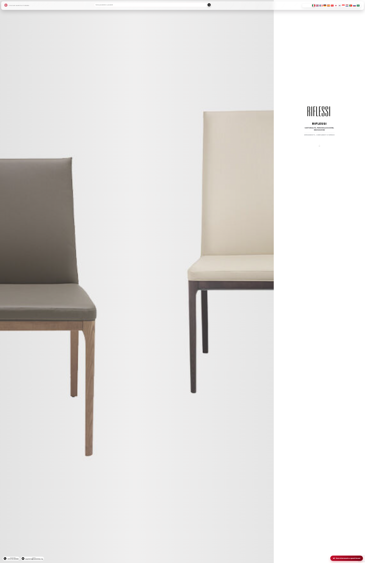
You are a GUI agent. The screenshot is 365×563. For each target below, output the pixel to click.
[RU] (354, 5)
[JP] (335, 5)
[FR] (321, 5)
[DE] (324, 5)
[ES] (328, 5)
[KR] (339, 5)
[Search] (209, 4)
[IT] (313, 5)
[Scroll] (319, 143)
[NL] (347, 5)
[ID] (343, 5)
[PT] (350, 5)
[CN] (332, 5)
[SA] (358, 5)
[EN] (317, 5)
